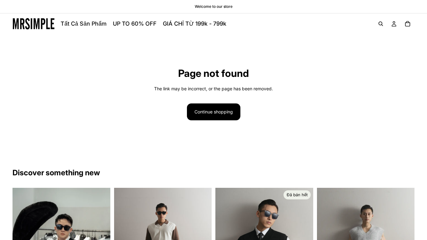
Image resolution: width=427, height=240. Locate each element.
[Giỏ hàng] (407, 24)
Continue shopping (213, 111)
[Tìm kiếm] (381, 24)
